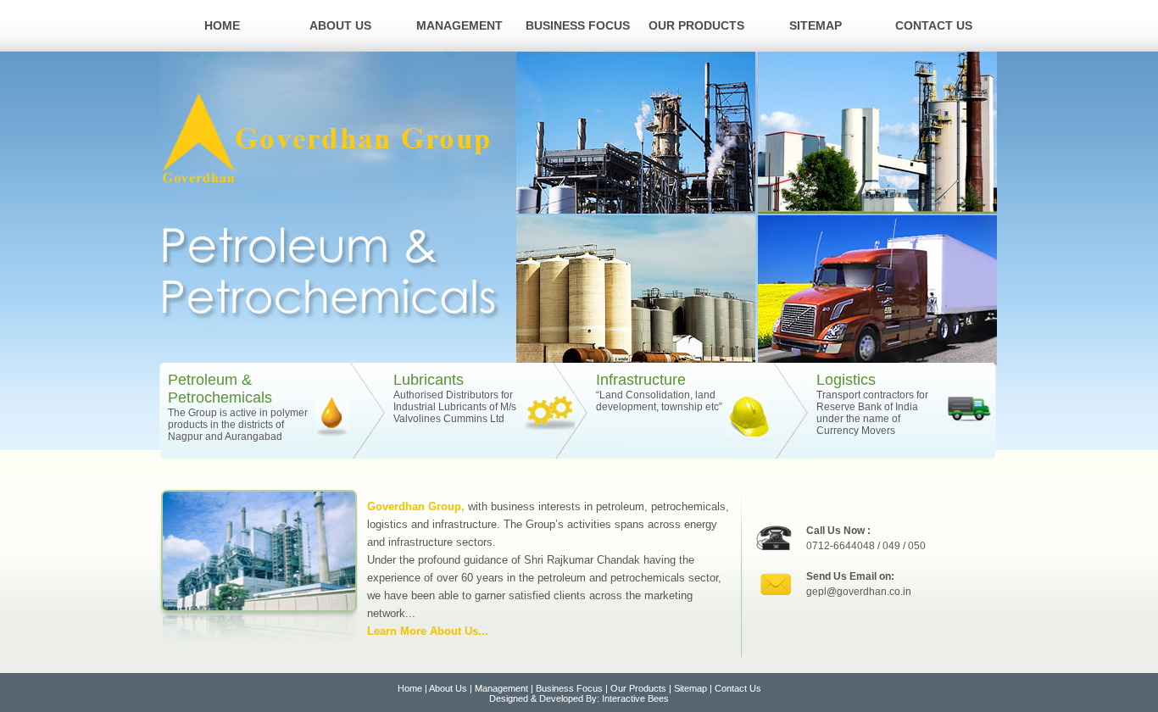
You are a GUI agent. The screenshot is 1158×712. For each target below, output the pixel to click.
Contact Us (933, 25)
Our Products (696, 25)
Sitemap (690, 688)
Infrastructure (641, 379)
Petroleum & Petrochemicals (220, 388)
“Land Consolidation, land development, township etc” (659, 401)
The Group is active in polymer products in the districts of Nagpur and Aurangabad (238, 424)
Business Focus (578, 25)
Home (222, 25)
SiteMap (815, 25)
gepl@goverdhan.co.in (858, 592)
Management (459, 25)
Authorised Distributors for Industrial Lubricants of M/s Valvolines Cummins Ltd (454, 407)
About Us (340, 25)
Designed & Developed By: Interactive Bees (579, 698)
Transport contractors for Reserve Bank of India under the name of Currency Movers (872, 413)
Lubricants (428, 379)
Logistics (846, 379)
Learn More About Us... (427, 631)
